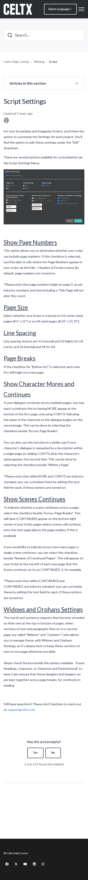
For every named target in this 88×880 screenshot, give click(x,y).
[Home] (18, 9)
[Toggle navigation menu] (81, 9)
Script (53, 61)
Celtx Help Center (16, 61)
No (53, 752)
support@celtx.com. (21, 709)
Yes (35, 752)
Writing (39, 61)
